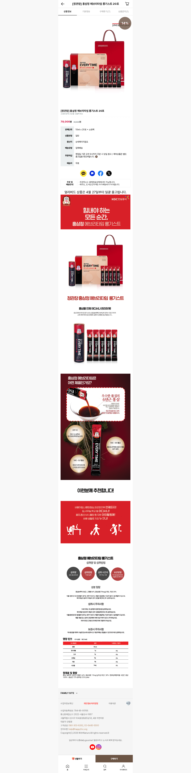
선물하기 (78, 758)
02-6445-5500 (91, 725)
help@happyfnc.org (78, 729)
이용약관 (112, 703)
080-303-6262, (76, 725)
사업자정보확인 (67, 703)
